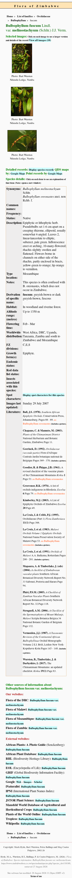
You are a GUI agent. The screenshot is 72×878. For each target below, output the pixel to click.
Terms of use (36, 876)
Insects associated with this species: (12, 384)
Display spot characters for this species (43, 395)
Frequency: (13, 213)
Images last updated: (13, 405)
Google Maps (18, 173)
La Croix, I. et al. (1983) (36, 529)
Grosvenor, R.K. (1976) (36, 486)
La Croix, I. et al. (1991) (36, 551)
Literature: (13, 411)
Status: (10, 218)
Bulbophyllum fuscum (18, 749)
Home (10, 16)
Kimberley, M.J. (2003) (36, 500)
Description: (14, 222)
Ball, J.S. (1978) (32, 412)
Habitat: (11, 307)
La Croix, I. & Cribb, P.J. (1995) (41, 515)
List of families (25, 16)
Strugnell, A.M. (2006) (35, 610)
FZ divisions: (12, 346)
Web (18, 782)
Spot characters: (13, 396)
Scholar (38, 782)
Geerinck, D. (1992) (34, 449)
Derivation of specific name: (13, 298)
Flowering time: (12, 325)
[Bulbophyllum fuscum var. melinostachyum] (22, 58)
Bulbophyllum (18, 20)
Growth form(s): (11, 355)
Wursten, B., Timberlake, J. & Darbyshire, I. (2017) (39, 661)
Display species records (41, 169)
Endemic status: (12, 363)
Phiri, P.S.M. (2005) (34, 592)
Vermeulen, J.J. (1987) (35, 633)
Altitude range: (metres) (11, 315)
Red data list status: (12, 372)
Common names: (12, 207)
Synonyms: (13, 188)
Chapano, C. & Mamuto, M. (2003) (42, 430)
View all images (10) (40, 40)
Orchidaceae (43, 16)
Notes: (10, 282)
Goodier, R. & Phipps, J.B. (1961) (41, 467)
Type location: (11, 275)
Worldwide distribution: (14, 334)
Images (27, 782)
